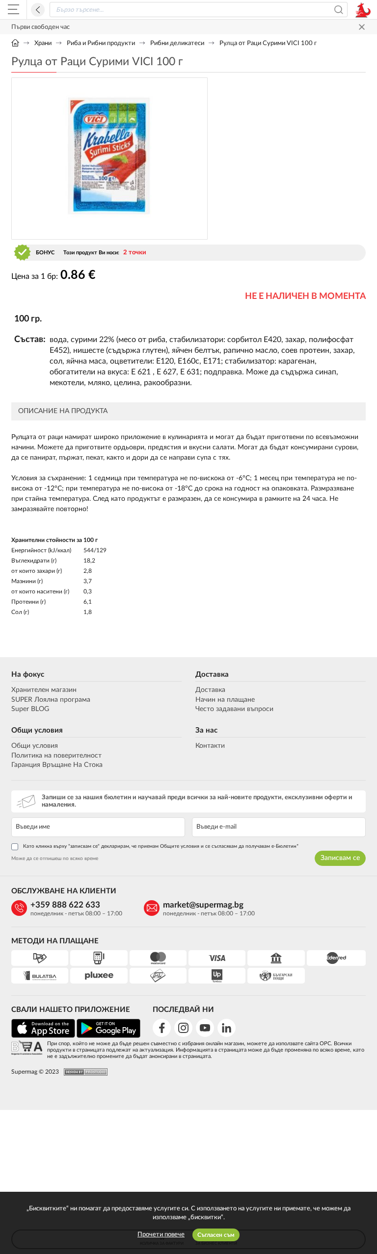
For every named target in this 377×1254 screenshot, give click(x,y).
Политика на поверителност (56, 755)
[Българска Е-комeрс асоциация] (26, 1048)
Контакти (210, 745)
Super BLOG (30, 709)
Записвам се (340, 858)
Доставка (212, 674)
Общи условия (37, 730)
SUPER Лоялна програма (50, 699)
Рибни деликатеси (177, 43)
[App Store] (43, 1036)
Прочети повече (161, 1234)
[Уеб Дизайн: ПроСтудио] (83, 1072)
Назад (38, 10)
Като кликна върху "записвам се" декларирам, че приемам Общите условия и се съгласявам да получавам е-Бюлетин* (160, 846)
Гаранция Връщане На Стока (57, 765)
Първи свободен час (40, 27)
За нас (206, 730)
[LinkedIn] (226, 1028)
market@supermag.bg (203, 905)
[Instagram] (183, 1028)
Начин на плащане (225, 699)
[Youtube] (205, 1028)
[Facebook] (162, 1028)
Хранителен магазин (44, 690)
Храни (43, 43)
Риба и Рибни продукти (101, 43)
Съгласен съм (216, 1235)
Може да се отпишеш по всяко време (54, 858)
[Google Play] (108, 1036)
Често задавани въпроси (234, 709)
